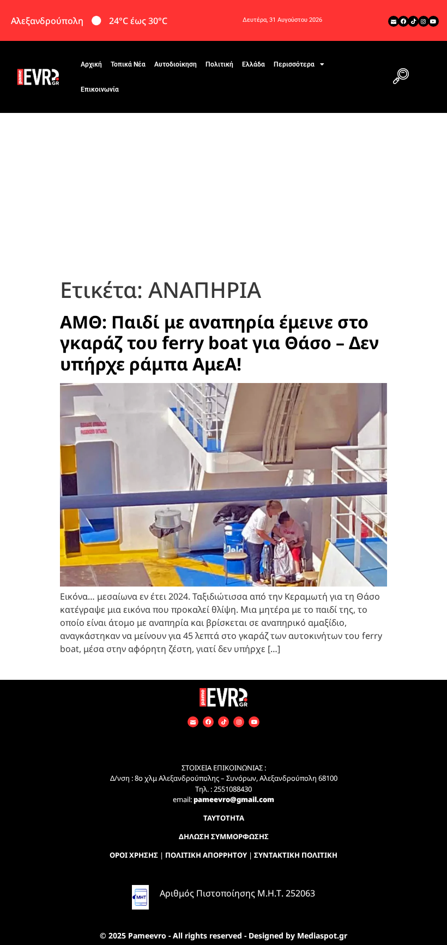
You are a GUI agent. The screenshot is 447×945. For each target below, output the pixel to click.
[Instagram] (423, 21)
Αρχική (91, 64)
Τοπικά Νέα (128, 64)
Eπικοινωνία (100, 89)
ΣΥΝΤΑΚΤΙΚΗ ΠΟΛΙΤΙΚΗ (295, 855)
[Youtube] (433, 21)
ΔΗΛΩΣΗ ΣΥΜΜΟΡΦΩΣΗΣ (224, 836)
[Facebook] (403, 21)
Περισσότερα (294, 64)
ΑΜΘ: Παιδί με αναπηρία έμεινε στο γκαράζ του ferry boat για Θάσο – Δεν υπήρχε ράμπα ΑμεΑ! (219, 342)
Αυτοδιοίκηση (175, 64)
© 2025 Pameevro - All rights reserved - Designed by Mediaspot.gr (223, 935)
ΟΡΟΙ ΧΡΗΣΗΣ (134, 855)
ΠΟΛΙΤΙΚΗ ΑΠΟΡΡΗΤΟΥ (206, 855)
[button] (401, 77)
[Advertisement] (223, 194)
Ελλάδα (253, 64)
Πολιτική (219, 64)
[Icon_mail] (393, 21)
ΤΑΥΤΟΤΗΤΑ (223, 818)
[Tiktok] (413, 21)
